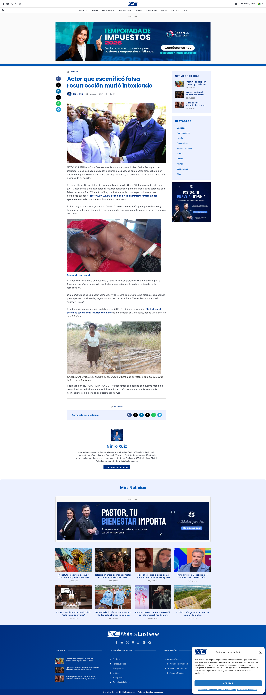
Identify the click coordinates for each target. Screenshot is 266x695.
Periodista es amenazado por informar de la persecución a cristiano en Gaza (192, 577)
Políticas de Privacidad (247, 689)
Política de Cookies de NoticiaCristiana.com (217, 689)
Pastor (180, 153)
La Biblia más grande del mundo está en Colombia (192, 613)
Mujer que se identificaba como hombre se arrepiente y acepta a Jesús (153, 577)
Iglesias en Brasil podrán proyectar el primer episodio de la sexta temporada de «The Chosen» (113, 577)
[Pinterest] (144, 642)
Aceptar (228, 683)
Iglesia (95, 10)
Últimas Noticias (187, 76)
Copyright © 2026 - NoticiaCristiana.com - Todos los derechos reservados (133, 692)
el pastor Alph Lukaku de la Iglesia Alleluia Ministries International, (122, 195)
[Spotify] (149, 642)
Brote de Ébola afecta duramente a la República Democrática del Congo (113, 615)
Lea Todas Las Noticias (117, 467)
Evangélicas (151, 10)
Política (175, 10)
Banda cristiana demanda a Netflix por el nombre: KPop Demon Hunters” (153, 615)
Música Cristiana (184, 148)
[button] (260, 652)
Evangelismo (125, 10)
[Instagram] (16, 4)
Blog (184, 10)
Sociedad (74, 72)
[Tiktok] (20, 4)
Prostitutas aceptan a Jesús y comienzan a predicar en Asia (196, 84)
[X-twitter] (12, 4)
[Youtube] (7, 4)
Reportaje (83, 10)
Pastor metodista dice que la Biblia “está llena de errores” (73, 613)
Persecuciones (109, 10)
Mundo (164, 10)
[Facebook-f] (3, 4)
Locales (138, 10)
